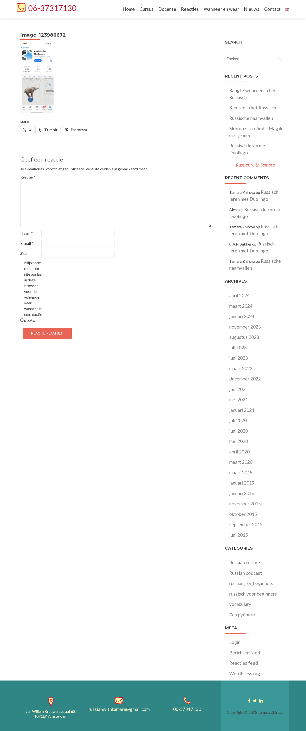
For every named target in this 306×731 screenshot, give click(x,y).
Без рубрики (242, 614)
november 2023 (245, 326)
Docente (167, 9)
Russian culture (244, 562)
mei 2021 (238, 399)
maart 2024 (240, 306)
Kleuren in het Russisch (252, 107)
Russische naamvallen (251, 118)
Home (129, 9)
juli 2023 (238, 347)
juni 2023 (238, 358)
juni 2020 (238, 431)
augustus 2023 (244, 337)
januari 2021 (241, 410)
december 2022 (245, 378)
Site (23, 253)
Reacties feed (243, 663)
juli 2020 (238, 420)
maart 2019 (240, 472)
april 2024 (239, 295)
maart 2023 (240, 368)
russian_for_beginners (251, 583)
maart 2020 (240, 462)
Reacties (190, 9)
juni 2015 (238, 535)
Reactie (27, 177)
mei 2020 (238, 441)
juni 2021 (238, 389)
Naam (26, 233)
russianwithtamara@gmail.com (119, 709)
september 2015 (245, 524)
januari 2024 (241, 316)
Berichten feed (244, 652)
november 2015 (245, 503)
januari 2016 (241, 493)
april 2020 (239, 451)
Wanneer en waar (221, 9)
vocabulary (240, 604)
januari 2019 (241, 482)
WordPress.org (244, 673)
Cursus (146, 9)
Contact (272, 9)
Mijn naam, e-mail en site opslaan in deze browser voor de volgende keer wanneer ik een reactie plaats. (34, 291)
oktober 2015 (243, 514)
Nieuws (251, 9)
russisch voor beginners (253, 594)
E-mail (26, 243)
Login (234, 642)
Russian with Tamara (255, 164)
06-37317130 (52, 8)
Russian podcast (245, 573)
